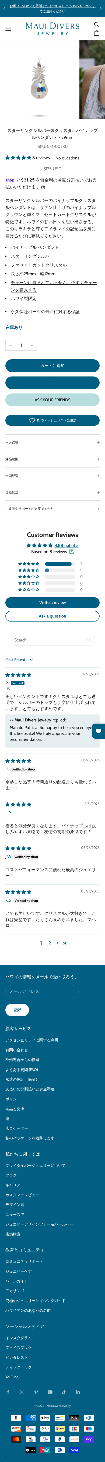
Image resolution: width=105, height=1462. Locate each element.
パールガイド (16, 1281)
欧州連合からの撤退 (22, 1059)
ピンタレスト (16, 1357)
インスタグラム (18, 1337)
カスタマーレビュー (22, 1194)
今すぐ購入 (53, 382)
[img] (18, 675)
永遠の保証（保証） (22, 1079)
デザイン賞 (14, 1204)
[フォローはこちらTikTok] (64, 1392)
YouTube (12, 1376)
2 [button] (50, 942)
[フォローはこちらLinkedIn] (78, 1392)
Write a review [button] (52, 602)
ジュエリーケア (18, 1271)
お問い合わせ (16, 1050)
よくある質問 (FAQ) (21, 1069)
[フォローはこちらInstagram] (22, 1392)
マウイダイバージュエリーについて (35, 1165)
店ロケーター (16, 1128)
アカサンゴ (14, 1290)
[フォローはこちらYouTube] (50, 1392)
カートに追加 (52, 365)
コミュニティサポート (24, 1261)
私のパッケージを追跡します (29, 1138)
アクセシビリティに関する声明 (31, 1040)
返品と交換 (14, 1108)
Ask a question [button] (52, 616)
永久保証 (19, 311)
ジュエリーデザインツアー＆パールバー (39, 1224)
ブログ (11, 1175)
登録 (17, 1009)
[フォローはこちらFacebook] (8, 1392)
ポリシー (12, 1099)
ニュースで (14, 1214)
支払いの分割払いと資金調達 (29, 1089)
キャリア (12, 1185)
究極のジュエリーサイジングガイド (35, 1300)
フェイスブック (18, 1347)
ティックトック (18, 1367)
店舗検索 (12, 1234)
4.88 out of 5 (67, 545)
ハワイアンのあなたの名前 (28, 1310)
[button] (18, 157)
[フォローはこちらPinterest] (36, 1392)
